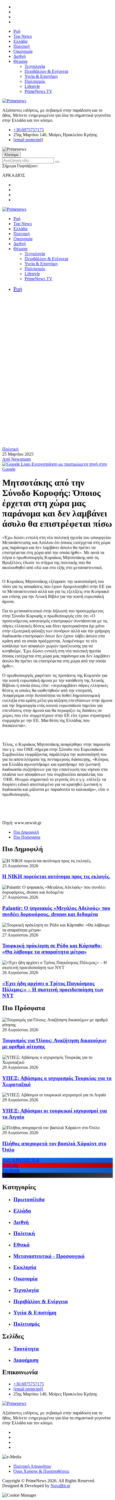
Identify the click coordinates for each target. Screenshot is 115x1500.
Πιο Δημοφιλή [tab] (26, 832)
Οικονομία (22, 51)
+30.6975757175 (28, 129)
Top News (22, 36)
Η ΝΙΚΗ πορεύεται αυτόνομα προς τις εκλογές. (56, 876)
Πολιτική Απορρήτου (32, 1466)
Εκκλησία (24, 1267)
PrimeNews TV (38, 91)
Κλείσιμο (11, 155)
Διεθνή (19, 56)
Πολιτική (21, 46)
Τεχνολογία (35, 66)
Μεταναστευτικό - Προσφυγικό (49, 1256)
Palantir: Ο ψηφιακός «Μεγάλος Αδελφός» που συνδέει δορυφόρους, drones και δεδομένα (56, 911)
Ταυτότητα (26, 1349)
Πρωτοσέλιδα (29, 1199)
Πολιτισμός (35, 81)
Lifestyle (32, 86)
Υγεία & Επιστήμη (41, 76)
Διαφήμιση (26, 1360)
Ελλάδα (20, 41)
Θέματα (20, 61)
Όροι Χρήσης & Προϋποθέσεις (41, 1471)
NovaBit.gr (60, 1485)
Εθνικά (21, 1245)
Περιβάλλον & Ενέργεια (46, 71)
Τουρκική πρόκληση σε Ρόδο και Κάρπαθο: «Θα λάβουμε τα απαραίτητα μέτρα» (52, 949)
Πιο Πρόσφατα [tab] (26, 837)
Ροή (16, 31)
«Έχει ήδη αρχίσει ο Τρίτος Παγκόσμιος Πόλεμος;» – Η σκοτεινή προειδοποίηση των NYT (52, 989)
